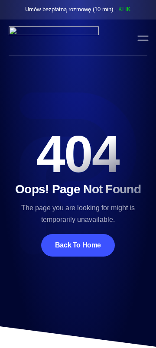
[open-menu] (141, 37)
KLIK (124, 9)
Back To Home (78, 245)
